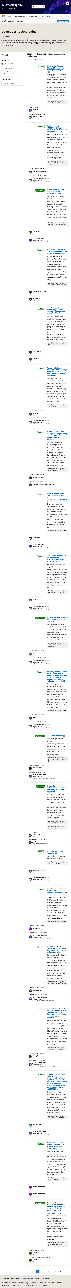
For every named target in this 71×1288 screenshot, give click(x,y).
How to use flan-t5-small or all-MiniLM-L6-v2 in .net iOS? (57, 619)
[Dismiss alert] (67, 3)
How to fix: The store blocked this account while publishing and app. (56, 69)
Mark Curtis (36, 928)
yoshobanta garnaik (39, 870)
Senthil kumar (37, 298)
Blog (26, 1283)
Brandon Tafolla (38, 768)
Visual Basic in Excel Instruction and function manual (55, 191)
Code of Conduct (17, 1285)
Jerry (34, 717)
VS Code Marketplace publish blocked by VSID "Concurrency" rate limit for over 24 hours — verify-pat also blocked (57, 1013)
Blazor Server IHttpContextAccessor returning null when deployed (56, 789)
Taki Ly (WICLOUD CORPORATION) (43, 484)
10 (56, 1272)
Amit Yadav (36, 358)
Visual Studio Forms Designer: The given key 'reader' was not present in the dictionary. (57, 435)
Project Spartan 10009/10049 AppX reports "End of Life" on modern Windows (57, 129)
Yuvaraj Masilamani (39, 1186)
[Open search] (62, 16)
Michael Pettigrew (38, 477)
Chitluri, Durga (37, 1124)
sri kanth (35, 599)
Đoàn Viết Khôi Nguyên (40, 171)
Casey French (37, 351)
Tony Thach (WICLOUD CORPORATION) (40, 239)
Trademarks (29, 1285)
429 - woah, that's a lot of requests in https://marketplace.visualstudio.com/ (57, 558)
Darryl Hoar (36, 537)
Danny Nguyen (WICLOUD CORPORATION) (41, 179)
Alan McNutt (37, 231)
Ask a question (63, 21)
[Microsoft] (3, 16)
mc (33, 653)
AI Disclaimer (5, 1283)
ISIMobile (36, 1252)
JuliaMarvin (36, 842)
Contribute (34, 1283)
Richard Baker (37, 835)
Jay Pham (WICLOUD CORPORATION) (39, 775)
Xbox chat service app (56, 736)
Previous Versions (17, 1283)
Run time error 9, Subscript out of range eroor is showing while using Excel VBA (56, 949)
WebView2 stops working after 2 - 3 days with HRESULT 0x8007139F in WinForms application (57, 371)
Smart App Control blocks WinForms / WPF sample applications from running (56, 1146)
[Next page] (60, 1271)
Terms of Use (5, 1285)
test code (35, 413)
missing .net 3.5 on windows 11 (55, 852)
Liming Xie (36, 1056)
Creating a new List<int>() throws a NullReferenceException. (57, 892)
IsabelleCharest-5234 (39, 291)
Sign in (66, 16)
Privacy (42, 1283)
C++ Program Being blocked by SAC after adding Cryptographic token (56, 311)
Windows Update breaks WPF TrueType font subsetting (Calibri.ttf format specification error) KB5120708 (57, 1206)
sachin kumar (37, 990)
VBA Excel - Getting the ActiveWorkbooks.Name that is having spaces (57, 252)
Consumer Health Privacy (56, 1283)
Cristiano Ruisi (37, 117)
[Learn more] (12, 66)
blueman (35, 110)
